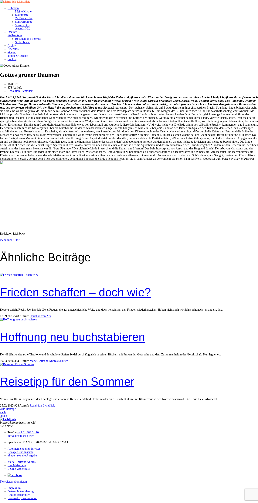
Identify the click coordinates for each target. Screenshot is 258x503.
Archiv (12, 45)
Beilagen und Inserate (28, 38)
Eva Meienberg (17, 465)
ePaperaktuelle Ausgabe (18, 54)
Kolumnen (21, 14)
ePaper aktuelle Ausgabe (22, 455)
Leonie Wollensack (19, 468)
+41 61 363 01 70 (28, 432)
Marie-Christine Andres (22, 461)
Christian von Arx (40, 316)
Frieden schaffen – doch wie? (75, 292)
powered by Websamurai (22, 498)
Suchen (12, 59)
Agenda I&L (22, 28)
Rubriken (13, 8)
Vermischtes (22, 25)
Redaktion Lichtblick (20, 91)
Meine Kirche (23, 11)
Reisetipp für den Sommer (67, 381)
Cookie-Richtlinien (19, 494)
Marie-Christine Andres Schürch (49, 360)
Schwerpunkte (23, 21)
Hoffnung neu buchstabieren (72, 336)
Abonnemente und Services (24, 448)
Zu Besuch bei (23, 18)
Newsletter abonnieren (13, 481)
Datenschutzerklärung (21, 491)
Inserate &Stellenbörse (15, 33)
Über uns (13, 49)
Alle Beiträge (8, 408)
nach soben (3, 414)
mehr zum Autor (9, 240)
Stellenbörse (22, 42)
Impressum (14, 488)
